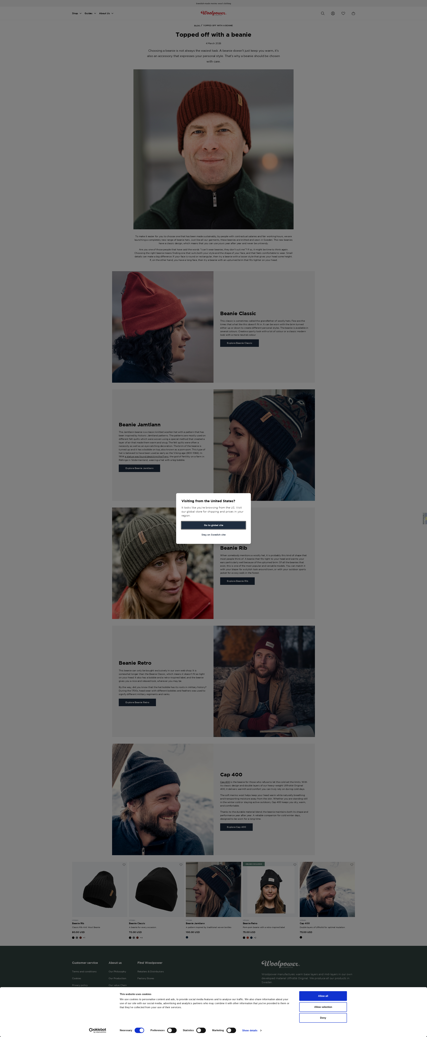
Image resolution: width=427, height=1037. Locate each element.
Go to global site (213, 525)
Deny (323, 1017)
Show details (249, 1030)
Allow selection (323, 1007)
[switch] (172, 1030)
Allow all (323, 995)
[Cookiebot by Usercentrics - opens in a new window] (97, 1030)
